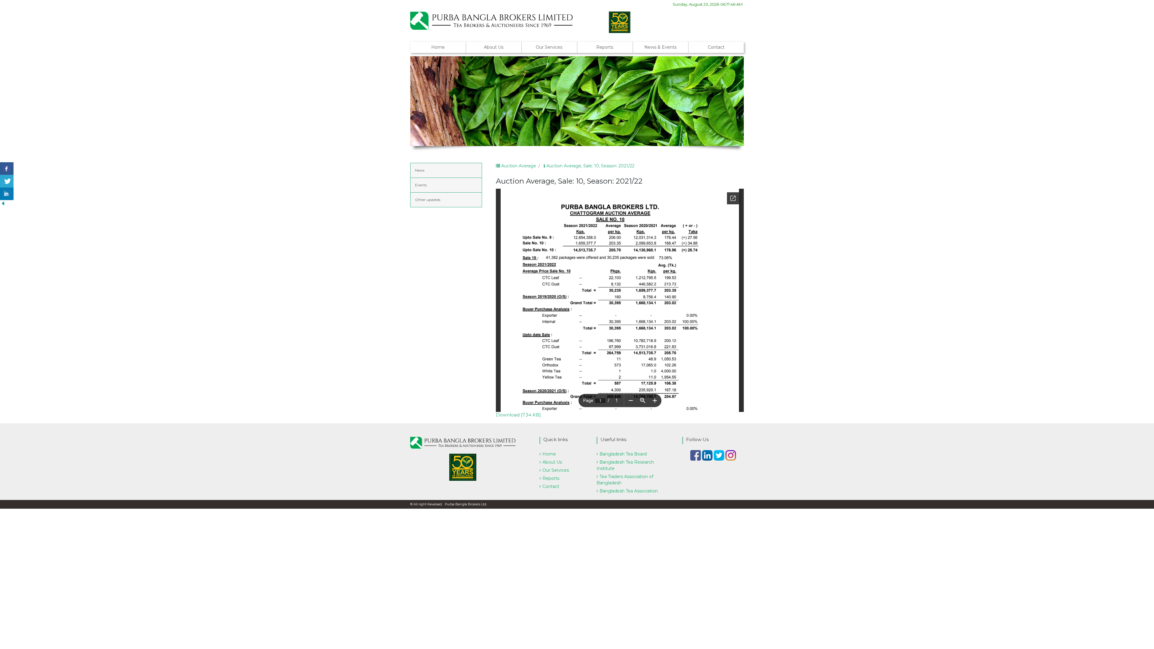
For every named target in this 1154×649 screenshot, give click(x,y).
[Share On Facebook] (7, 168)
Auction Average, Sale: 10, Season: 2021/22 (589, 166)
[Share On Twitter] (7, 181)
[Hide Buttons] (3, 203)
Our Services (549, 47)
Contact (716, 47)
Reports (604, 47)
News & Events (660, 47)
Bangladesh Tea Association (629, 491)
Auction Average (518, 166)
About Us (493, 47)
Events (421, 185)
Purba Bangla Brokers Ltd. (466, 504)
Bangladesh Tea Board (623, 454)
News (419, 170)
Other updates (427, 199)
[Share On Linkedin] (7, 193)
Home (438, 47)
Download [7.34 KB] (518, 415)
